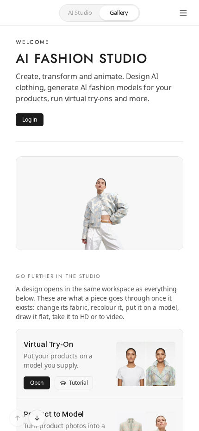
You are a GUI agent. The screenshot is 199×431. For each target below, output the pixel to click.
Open (37, 383)
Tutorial (78, 383)
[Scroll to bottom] (37, 418)
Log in (29, 119)
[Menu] (183, 13)
